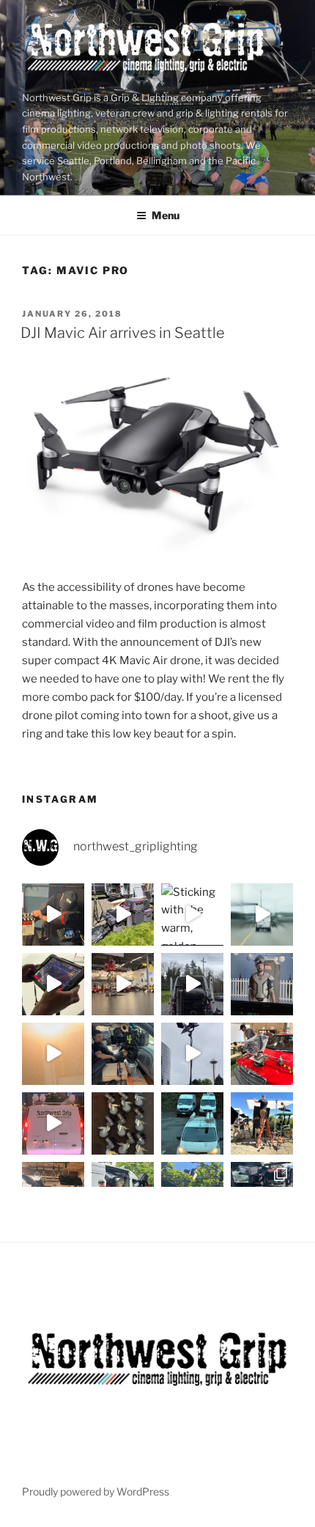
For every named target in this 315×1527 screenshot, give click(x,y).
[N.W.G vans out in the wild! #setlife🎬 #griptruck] (53, 1123)
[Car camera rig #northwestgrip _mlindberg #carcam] (262, 1054)
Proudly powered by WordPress (95, 1491)
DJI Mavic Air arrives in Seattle (123, 333)
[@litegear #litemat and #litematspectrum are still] (262, 914)
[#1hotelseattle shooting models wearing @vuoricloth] (192, 1054)
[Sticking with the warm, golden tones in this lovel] (192, 914)
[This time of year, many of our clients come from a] (123, 914)
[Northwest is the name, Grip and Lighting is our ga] (262, 1123)
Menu (165, 215)
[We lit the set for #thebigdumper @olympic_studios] (262, 984)
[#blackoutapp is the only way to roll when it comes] (53, 984)
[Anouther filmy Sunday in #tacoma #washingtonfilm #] (123, 1054)
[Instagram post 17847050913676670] (192, 984)
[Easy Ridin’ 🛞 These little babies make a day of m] (123, 1123)
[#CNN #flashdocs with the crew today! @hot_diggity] (53, 914)
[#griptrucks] (192, 1123)
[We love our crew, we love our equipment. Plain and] (53, 1054)
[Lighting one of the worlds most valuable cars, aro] (123, 984)
